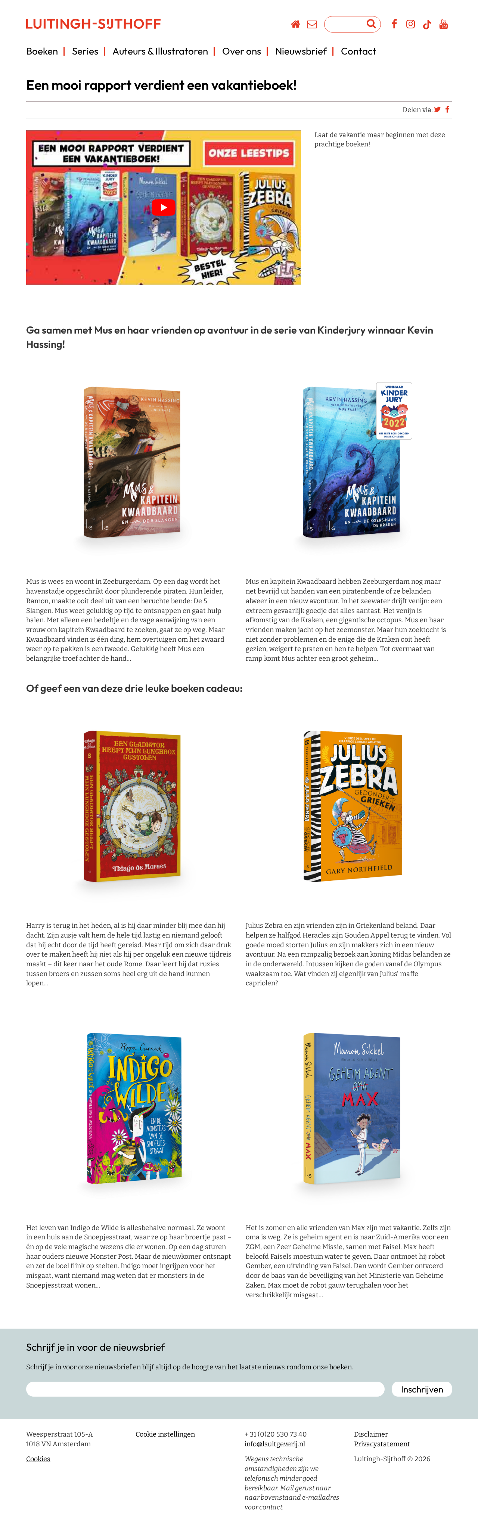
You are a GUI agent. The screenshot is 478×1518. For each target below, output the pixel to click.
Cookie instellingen (165, 1434)
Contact (358, 51)
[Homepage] (295, 25)
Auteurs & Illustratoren (160, 51)
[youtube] (443, 25)
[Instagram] (411, 25)
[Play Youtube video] (163, 207)
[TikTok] (427, 28)
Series (85, 51)
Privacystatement (382, 1444)
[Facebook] (394, 25)
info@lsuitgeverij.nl (275, 1444)
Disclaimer (371, 1434)
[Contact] (312, 25)
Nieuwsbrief (301, 51)
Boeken (42, 51)
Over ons (241, 51)
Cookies (38, 1459)
